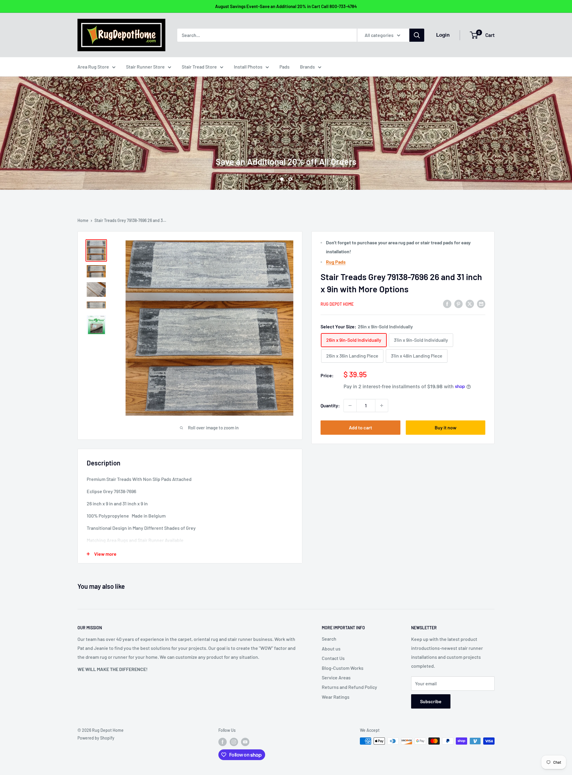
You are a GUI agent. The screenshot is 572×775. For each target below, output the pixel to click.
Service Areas (336, 677)
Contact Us (333, 658)
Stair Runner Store (145, 66)
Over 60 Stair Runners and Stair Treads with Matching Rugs (286, 135)
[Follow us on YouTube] (245, 741)
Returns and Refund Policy (349, 687)
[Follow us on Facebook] (222, 741)
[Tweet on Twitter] (470, 303)
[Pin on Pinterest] (458, 303)
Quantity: (330, 405)
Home (82, 220)
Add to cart (360, 427)
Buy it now (445, 427)
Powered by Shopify (95, 737)
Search (329, 639)
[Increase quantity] (381, 405)
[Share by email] (481, 303)
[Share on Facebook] (447, 303)
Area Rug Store (93, 66)
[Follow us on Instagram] (234, 741)
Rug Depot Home (337, 304)
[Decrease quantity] (350, 405)
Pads (284, 66)
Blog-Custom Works (342, 668)
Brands (307, 66)
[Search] (416, 35)
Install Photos (248, 66)
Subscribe (431, 701)
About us (331, 648)
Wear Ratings (335, 697)
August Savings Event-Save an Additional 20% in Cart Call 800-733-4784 (286, 6)
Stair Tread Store (199, 66)
